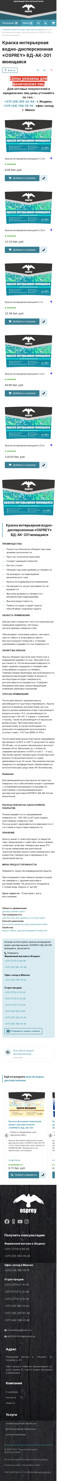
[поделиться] (35, 76)
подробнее (14, 1173)
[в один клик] (43, 183)
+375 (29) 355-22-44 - (19, 108)
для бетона (8, 928)
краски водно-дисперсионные (27, 29)
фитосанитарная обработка (20, 1442)
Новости (10, 1416)
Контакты (11, 1411)
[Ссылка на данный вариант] (49, 163)
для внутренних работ (14, 921)
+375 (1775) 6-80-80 (15, 974)
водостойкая (9, 940)
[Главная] (27, 11)
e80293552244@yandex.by (21, 1349)
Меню (25, 23)
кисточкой (7, 934)
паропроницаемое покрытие (32, 940)
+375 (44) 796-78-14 (15, 993)
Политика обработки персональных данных (26, 1473)
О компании (12, 1405)
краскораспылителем (35, 934)
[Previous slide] (6, 1149)
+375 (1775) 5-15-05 (14, 1005)
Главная (6, 29)
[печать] (42, 76)
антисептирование (16, 1447)
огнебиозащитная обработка (21, 1436)
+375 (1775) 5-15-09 (14, 1018)
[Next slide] (48, 1149)
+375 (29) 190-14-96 (14, 1024)
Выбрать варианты (26, 1188)
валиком (18, 934)
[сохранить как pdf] (49, 76)
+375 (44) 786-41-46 (15, 1037)
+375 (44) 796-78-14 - (18, 112)
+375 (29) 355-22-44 (15, 1030)
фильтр (11, 76)
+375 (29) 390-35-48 (15, 980)
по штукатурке (37, 928)
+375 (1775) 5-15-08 (14, 1012)
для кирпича (21, 928)
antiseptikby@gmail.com (19, 1343)
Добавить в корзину (24, 182)
